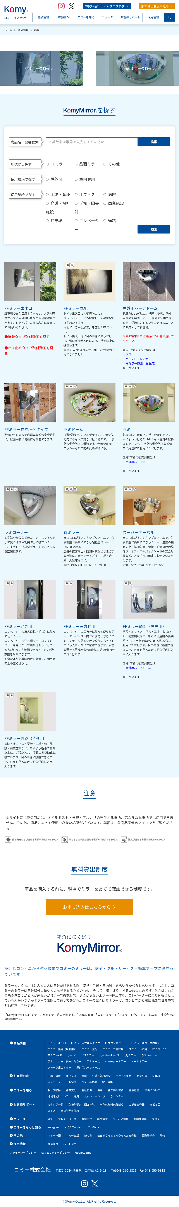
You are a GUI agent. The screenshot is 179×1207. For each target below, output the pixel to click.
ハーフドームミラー (69, 1061)
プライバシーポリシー (23, 1152)
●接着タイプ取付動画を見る (27, 336)
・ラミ (127, 354)
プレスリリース (67, 1119)
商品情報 (102, 1119)
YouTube (93, 1127)
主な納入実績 (116, 1090)
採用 (76, 1096)
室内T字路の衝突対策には (139, 350)
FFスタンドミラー (115, 1043)
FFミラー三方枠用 (113, 1049)
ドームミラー (139, 1061)
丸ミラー (131, 1055)
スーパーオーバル (109, 1055)
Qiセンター (117, 1096)
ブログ (156, 1119)
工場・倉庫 (60, 194)
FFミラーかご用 (138, 1049)
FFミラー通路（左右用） (145, 1043)
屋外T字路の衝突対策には (139, 457)
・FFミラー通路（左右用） (140, 363)
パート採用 (69, 1144)
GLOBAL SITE (83, 1152)
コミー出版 (72, 1135)
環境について (152, 1090)
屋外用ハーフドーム (88, 1067)
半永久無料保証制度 (112, 1104)
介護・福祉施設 (58, 207)
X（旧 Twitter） (74, 1127)
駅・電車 (107, 1082)
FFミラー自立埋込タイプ (85, 1043)
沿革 (100, 1090)
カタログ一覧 (55, 1104)
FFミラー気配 (89, 1049)
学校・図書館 (87, 207)
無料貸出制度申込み (155, 6)
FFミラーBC (159, 1049)
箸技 (162, 1135)
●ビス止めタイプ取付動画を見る (28, 350)
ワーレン (72, 1055)
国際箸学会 (148, 1135)
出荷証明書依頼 (70, 1110)
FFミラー (58, 164)
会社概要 (87, 1090)
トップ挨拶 (54, 1090)
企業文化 (71, 1090)
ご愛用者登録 (137, 1104)
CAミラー (88, 1055)
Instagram (54, 1127)
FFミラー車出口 (57, 1043)
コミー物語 (54, 1135)
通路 (112, 220)
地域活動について (58, 1096)
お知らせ (86, 1119)
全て (50, 1119)
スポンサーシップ (94, 1096)
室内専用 (87, 179)
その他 (114, 164)
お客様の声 (140, 1119)
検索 (153, 141)
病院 (112, 194)
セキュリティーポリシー (55, 1152)
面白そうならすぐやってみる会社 (116, 1135)
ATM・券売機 (89, 1082)
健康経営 (134, 1090)
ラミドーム (93, 1061)
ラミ (50, 1061)
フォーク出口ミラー (59, 1067)
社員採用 (53, 1144)
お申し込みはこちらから (87, 907)
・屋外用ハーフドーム (137, 462)
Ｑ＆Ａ (51, 1110)
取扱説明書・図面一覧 (82, 1104)
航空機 (72, 1082)
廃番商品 (155, 1104)
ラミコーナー (149, 1055)
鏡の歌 (88, 1135)
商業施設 (116, 203)
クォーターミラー (115, 1061)
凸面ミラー (89, 164)
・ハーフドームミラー (137, 359)
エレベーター (87, 225)
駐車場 (56, 220)
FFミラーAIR (55, 1055)
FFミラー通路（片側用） (62, 1049)
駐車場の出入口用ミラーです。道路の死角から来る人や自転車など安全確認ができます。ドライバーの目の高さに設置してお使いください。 (29, 320)
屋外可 (56, 179)
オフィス (87, 194)
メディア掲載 (120, 1119)
